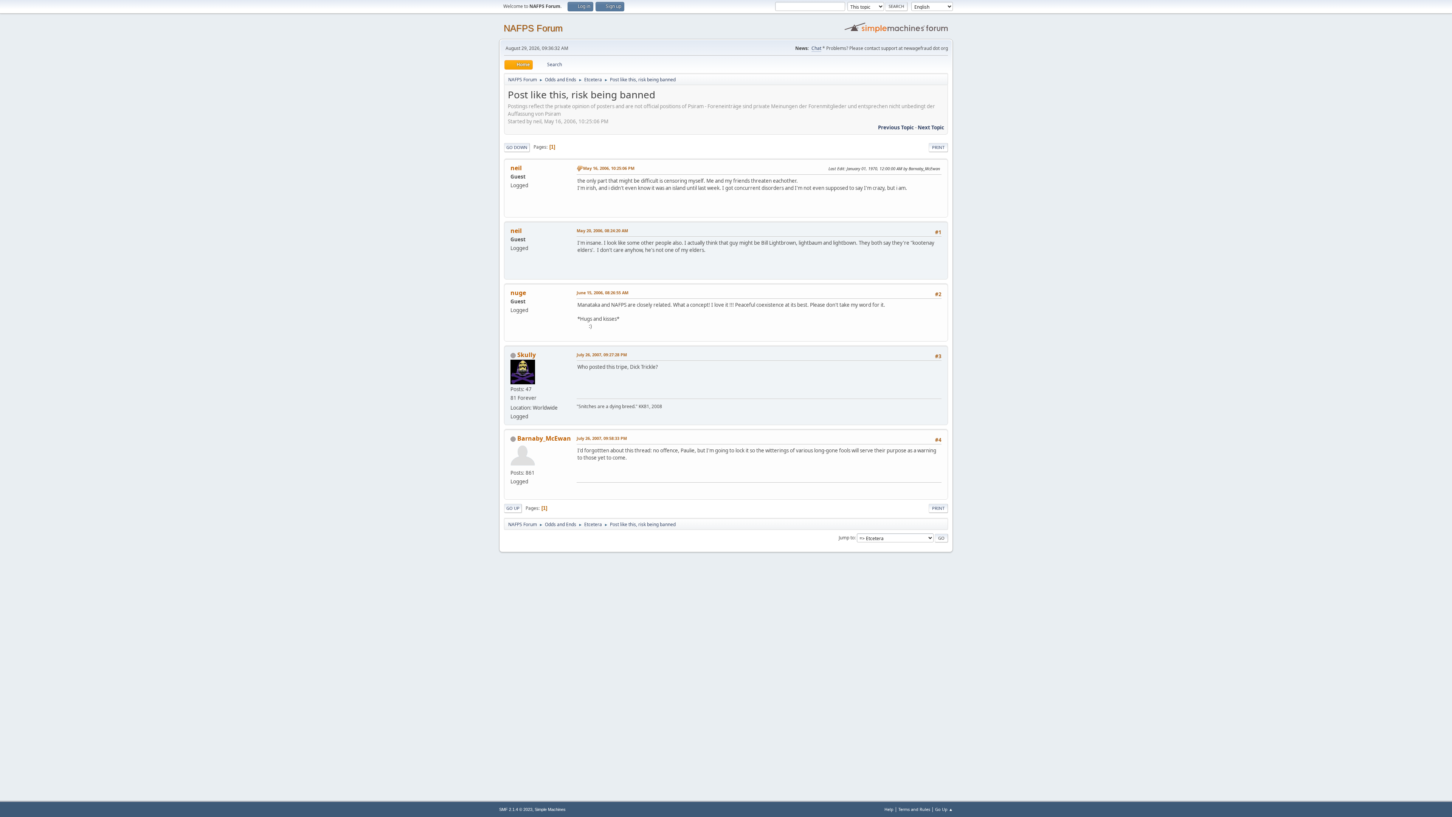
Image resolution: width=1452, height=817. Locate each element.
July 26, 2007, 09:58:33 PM (602, 438)
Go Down (516, 147)
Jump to (847, 537)
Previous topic (896, 127)
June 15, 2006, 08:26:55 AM (602, 292)
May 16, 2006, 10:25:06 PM (608, 168)
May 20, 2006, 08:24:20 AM (602, 230)
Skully (526, 355)
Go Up (513, 508)
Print (938, 147)
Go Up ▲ (944, 809)
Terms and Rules (914, 809)
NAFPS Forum (533, 28)
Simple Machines (550, 809)
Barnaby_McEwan (544, 438)
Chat (816, 48)
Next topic (931, 127)
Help (889, 809)
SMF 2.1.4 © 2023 (515, 809)
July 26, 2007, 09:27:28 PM (602, 354)
